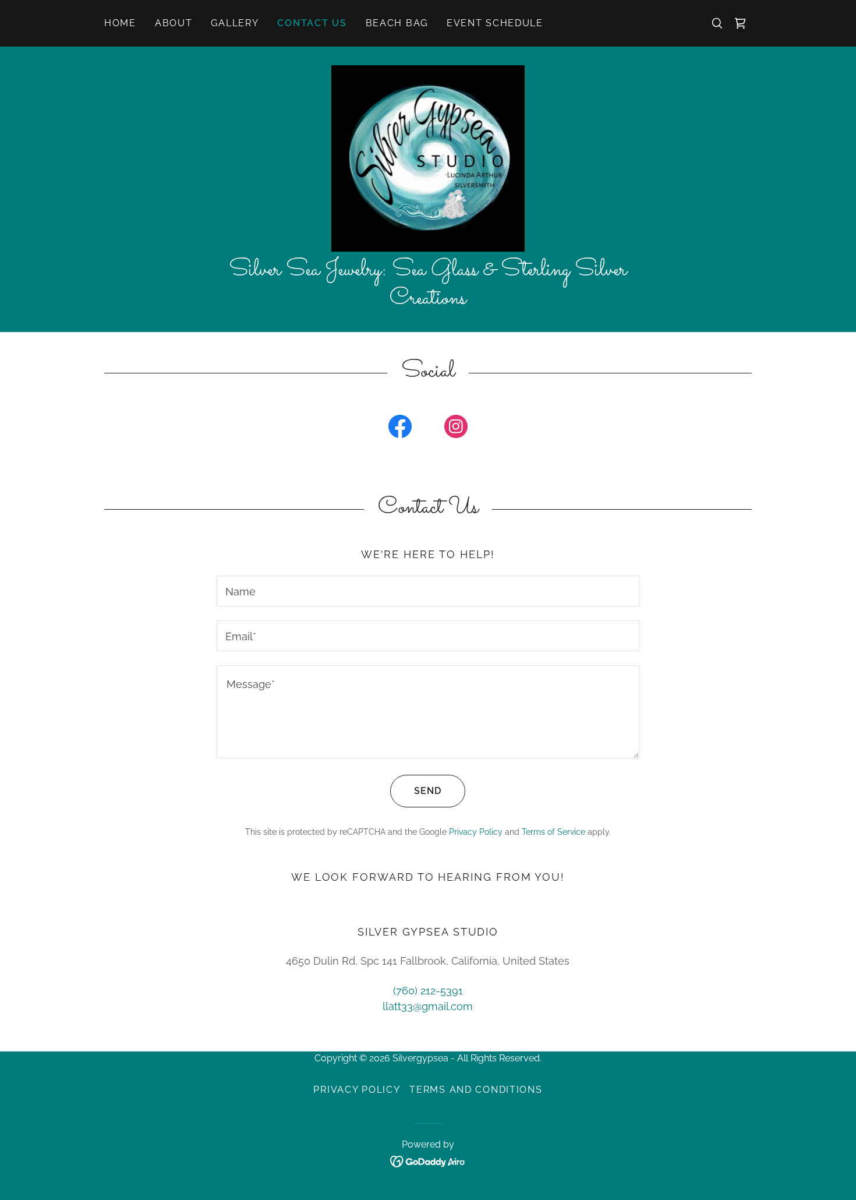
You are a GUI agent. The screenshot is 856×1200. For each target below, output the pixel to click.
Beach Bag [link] (397, 23)
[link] (740, 23)
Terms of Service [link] (553, 832)
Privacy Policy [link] (476, 832)
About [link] (174, 23)
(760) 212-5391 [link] (428, 990)
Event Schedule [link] (495, 23)
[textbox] (428, 591)
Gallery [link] (235, 23)
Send (427, 790)
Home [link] (120, 23)
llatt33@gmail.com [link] (428, 1006)
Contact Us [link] (311, 23)
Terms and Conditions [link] (475, 1089)
